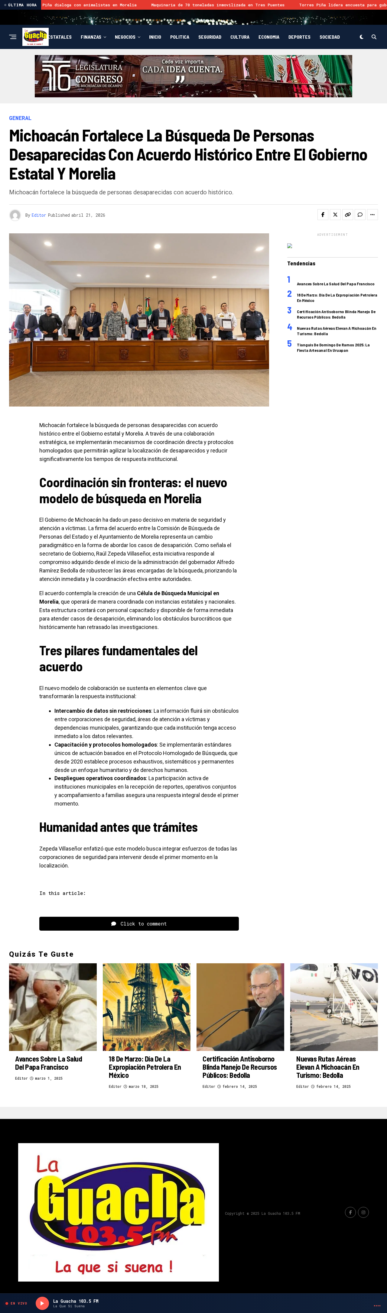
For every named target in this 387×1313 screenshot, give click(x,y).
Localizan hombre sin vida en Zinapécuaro (336, 5)
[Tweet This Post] (335, 214)
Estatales (59, 37)
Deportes (299, 37)
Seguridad (209, 37)
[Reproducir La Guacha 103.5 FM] (42, 1303)
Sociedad (330, 37)
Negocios (125, 37)
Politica (179, 37)
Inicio (155, 37)
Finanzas (91, 37)
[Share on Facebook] (322, 214)
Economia (269, 37)
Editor (39, 215)
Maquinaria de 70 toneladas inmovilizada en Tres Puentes (86, 5)
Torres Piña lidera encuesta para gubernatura (220, 5)
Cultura (239, 37)
